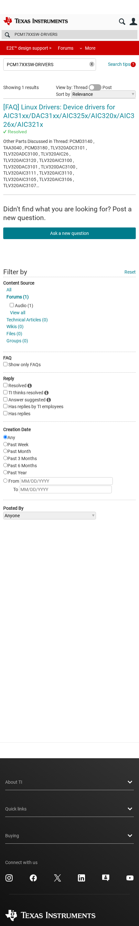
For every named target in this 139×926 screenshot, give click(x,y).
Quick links (16, 808)
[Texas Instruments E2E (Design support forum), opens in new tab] (106, 880)
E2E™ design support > (28, 48)
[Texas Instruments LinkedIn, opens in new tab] (81, 880)
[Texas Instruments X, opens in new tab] (57, 880)
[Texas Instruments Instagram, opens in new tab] (9, 880)
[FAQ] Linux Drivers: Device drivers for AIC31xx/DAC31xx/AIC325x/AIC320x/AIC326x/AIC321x (68, 116)
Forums (65, 48)
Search (122, 21)
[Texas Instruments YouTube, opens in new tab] (130, 880)
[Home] (35, 21)
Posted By (13, 508)
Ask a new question (69, 233)
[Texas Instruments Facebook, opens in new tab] (33, 880)
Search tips (119, 64)
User (133, 21)
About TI (13, 782)
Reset (130, 272)
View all (17, 312)
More (90, 48)
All (8, 289)
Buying (12, 835)
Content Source (18, 283)
